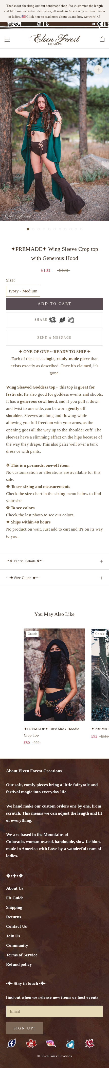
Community (17, 945)
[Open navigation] (7, 39)
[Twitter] (71, 320)
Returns (13, 917)
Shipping (14, 907)
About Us (14, 888)
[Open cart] (102, 39)
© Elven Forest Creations (54, 1056)
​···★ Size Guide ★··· (23, 578)
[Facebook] (62, 320)
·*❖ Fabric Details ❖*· (24, 561)
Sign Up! (24, 1028)
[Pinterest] (53, 320)
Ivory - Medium (23, 291)
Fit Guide (15, 898)
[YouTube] (31, 1044)
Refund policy (19, 964)
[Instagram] (51, 1043)
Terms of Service (22, 955)
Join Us (13, 936)
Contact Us (16, 926)
